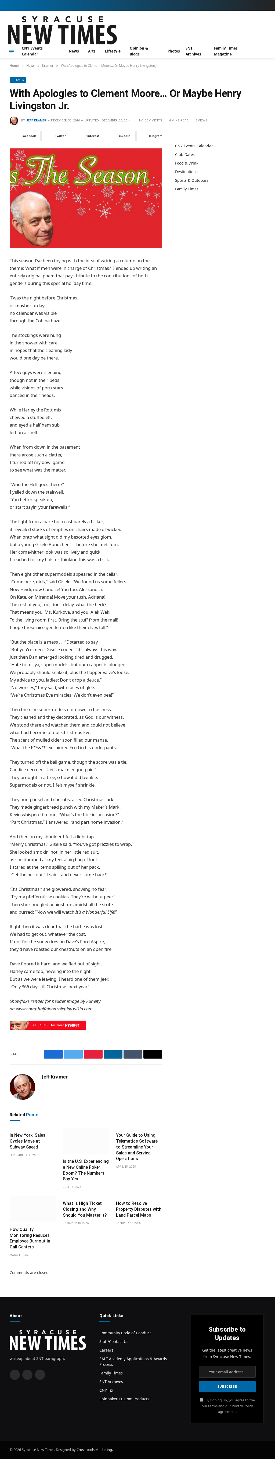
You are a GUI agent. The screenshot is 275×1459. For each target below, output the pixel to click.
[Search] (265, 52)
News (74, 51)
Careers (106, 1350)
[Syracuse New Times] (62, 30)
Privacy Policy (242, 1406)
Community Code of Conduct (125, 1332)
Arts (92, 51)
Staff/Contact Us (113, 1341)
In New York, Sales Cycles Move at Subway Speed (27, 1141)
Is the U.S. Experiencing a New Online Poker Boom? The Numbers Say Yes (86, 1170)
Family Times (186, 188)
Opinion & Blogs (139, 51)
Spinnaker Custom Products (124, 1398)
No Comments (150, 120)
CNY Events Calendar (32, 51)
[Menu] (11, 51)
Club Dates (185, 154)
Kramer (18, 80)
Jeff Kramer (36, 120)
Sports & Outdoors (191, 180)
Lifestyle (113, 51)
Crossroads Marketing (94, 1449)
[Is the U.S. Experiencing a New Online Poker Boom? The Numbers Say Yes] (86, 1141)
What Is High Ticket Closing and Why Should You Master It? (85, 1209)
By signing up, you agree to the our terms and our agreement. (228, 1406)
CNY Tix (106, 1390)
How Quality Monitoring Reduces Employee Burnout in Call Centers (30, 1238)
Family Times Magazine (226, 51)
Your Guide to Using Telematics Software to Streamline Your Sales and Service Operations (137, 1147)
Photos (174, 51)
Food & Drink (186, 163)
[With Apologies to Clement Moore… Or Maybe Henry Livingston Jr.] (86, 198)
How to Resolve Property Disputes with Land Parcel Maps (138, 1209)
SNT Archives (193, 51)
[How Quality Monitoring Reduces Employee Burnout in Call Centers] (33, 1209)
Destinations (186, 171)
